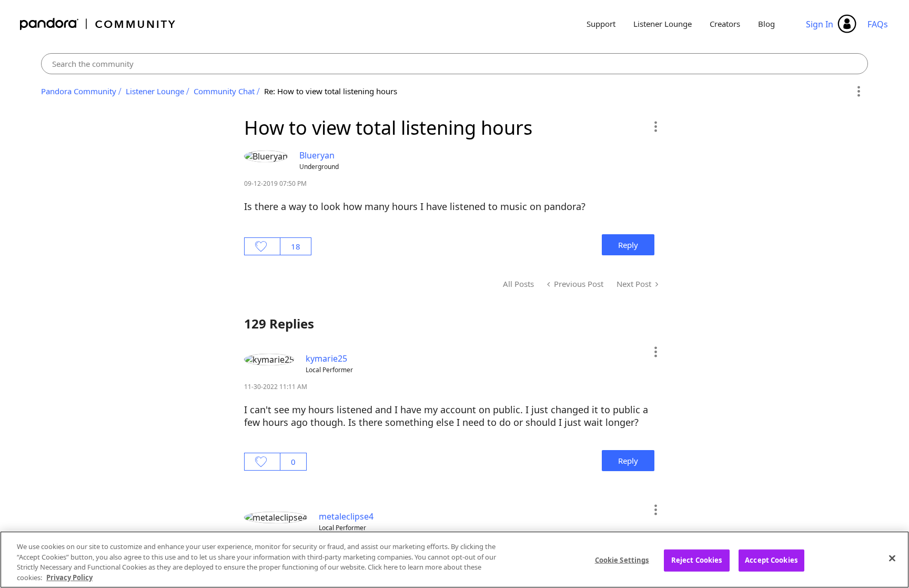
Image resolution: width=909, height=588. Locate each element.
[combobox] (454, 63)
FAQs (877, 24)
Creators (725, 23)
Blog (766, 23)
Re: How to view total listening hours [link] (330, 91)
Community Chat (224, 91)
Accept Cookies (771, 560)
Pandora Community (98, 24)
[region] (454, 559)
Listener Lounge (662, 23)
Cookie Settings (622, 560)
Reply (628, 245)
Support (601, 23)
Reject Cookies (696, 560)
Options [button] (858, 92)
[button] (655, 126)
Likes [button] (262, 246)
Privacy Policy (69, 577)
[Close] (892, 558)
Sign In (819, 24)
